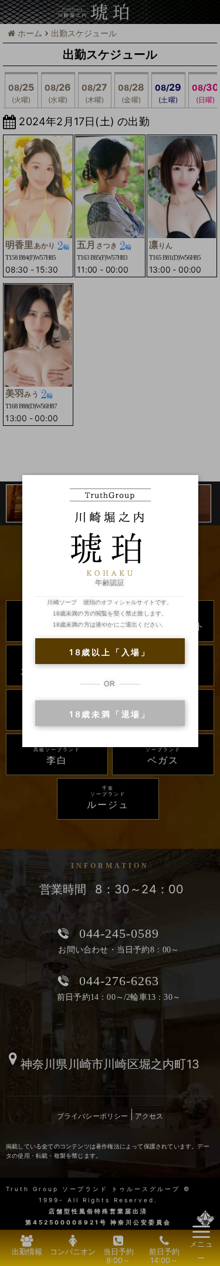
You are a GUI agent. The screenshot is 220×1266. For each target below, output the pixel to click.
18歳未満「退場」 (110, 714)
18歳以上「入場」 (110, 652)
